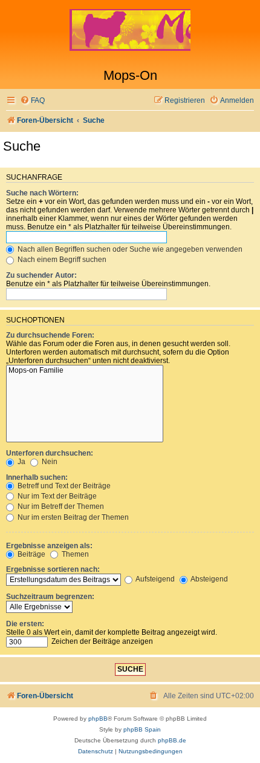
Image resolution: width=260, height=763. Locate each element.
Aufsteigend (154, 579)
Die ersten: (25, 624)
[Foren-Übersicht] (130, 34)
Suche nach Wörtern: (42, 193)
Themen (74, 554)
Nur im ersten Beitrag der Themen (72, 517)
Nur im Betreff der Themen (60, 506)
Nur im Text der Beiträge (56, 496)
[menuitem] (32, 101)
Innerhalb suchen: (37, 477)
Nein (48, 461)
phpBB (98, 718)
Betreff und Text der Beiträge (63, 486)
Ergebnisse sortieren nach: (53, 569)
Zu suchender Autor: (41, 275)
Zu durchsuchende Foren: (50, 335)
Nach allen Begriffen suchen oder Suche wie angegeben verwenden (129, 249)
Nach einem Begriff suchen (61, 259)
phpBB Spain (142, 729)
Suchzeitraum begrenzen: (50, 596)
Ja (20, 461)
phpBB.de (172, 740)
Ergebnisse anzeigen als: (49, 546)
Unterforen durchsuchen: (49, 453)
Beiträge (30, 554)
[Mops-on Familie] (84, 371)
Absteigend (208, 579)
